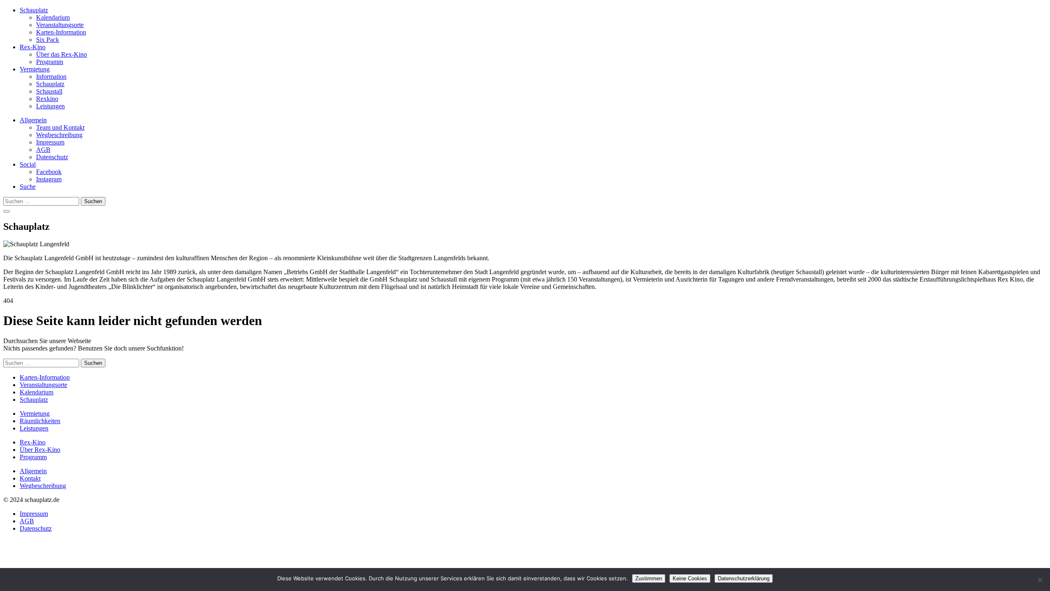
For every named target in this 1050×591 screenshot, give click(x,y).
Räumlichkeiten (40, 420)
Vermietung (35, 69)
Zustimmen (648, 578)
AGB (43, 149)
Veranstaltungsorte (60, 24)
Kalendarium (53, 17)
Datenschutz (52, 156)
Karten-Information (61, 32)
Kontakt (30, 478)
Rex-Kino (33, 47)
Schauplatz (34, 10)
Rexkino (47, 98)
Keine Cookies (690, 578)
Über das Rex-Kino (61, 54)
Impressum (50, 142)
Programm (49, 61)
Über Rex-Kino (40, 449)
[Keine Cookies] (1040, 579)
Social (28, 164)
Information (51, 76)
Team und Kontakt (60, 127)
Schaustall (49, 91)
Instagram (49, 179)
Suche (28, 186)
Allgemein (33, 120)
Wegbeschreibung (59, 134)
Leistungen (50, 106)
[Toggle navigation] (6, 211)
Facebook (49, 171)
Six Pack (47, 39)
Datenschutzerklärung (743, 578)
